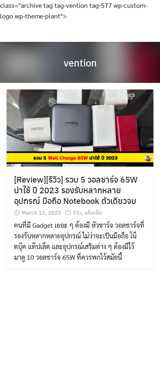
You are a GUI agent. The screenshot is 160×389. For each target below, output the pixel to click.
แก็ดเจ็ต (93, 212)
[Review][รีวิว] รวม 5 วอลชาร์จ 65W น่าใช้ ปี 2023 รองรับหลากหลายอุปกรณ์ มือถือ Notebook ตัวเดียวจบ (75, 189)
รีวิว (77, 212)
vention (80, 62)
